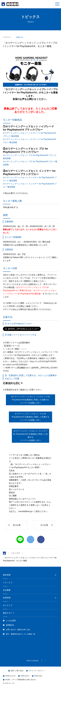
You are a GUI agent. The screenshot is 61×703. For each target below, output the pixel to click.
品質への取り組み (17, 670)
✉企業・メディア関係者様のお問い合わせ (20, 679)
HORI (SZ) (38, 676)
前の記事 (17, 525)
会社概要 (7, 590)
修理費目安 (10, 625)
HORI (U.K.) (24, 676)
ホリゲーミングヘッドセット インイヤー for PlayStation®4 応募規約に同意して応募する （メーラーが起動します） (30, 435)
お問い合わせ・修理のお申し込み (18, 629)
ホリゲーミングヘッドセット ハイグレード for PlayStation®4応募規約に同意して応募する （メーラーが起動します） (30, 400)
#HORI (54, 361)
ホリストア (8, 605)
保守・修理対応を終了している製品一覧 (20, 634)
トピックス (15, 553)
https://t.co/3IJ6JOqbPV (40, 361)
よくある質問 (11, 620)
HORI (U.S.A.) (10, 676)
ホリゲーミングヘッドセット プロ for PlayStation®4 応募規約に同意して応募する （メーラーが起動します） (30, 417)
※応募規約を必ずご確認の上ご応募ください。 (27, 447)
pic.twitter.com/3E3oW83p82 (15, 364)
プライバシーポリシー (36, 670)
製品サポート (9, 613)
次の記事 (44, 525)
